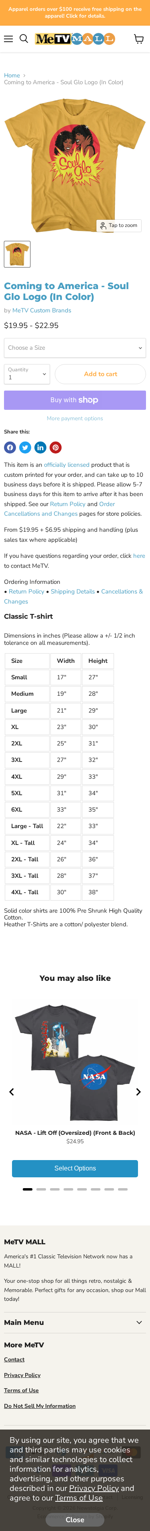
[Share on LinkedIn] (40, 447)
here (139, 556)
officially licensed (67, 465)
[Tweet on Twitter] (25, 447)
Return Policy (68, 504)
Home (12, 75)
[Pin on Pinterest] (56, 447)
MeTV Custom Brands (41, 310)
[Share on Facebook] (10, 447)
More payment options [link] (75, 418)
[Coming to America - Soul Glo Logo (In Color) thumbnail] (17, 254)
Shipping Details (73, 591)
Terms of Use (79, 1498)
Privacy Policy (94, 1488)
